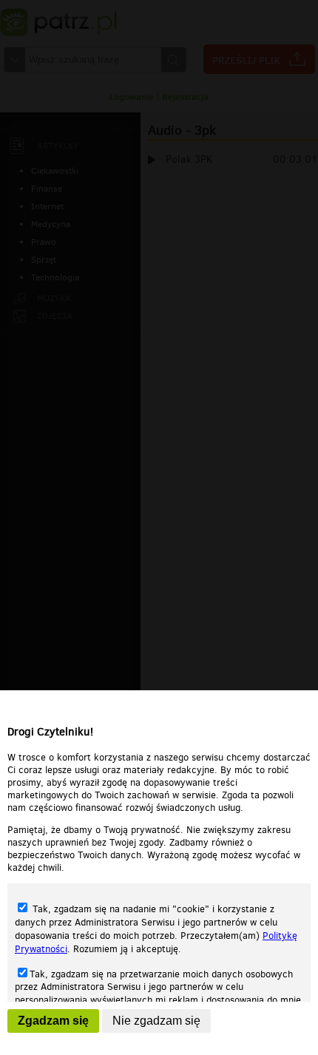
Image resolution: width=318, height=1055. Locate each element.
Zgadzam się (53, 1020)
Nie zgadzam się (156, 1020)
